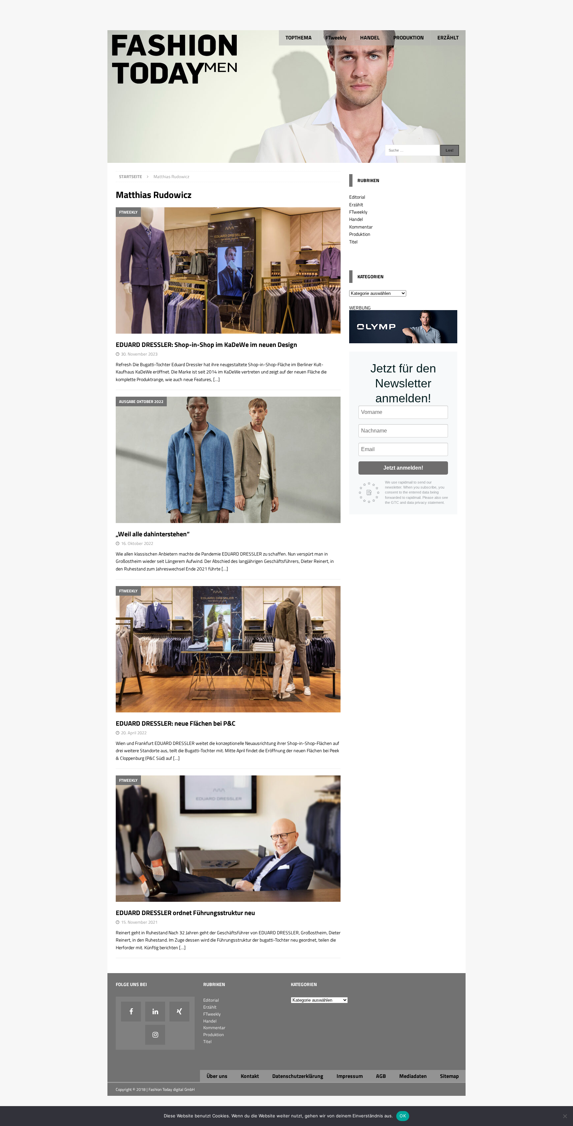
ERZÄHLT (448, 37)
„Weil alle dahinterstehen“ (153, 534)
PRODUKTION (408, 37)
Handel (356, 219)
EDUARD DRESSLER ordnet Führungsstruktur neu (185, 912)
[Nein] (564, 1116)
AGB (381, 1076)
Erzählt (356, 204)
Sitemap (449, 1076)
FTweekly (336, 37)
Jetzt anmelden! (403, 468)
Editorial (357, 196)
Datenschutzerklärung (297, 1076)
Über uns (217, 1076)
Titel (353, 241)
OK (403, 1115)
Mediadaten (413, 1076)
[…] (216, 379)
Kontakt (250, 1076)
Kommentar (361, 226)
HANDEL (370, 37)
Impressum (350, 1076)
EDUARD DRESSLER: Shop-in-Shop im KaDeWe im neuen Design (206, 344)
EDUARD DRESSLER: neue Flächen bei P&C (175, 723)
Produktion (359, 234)
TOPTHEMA (299, 37)
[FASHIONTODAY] (286, 159)
